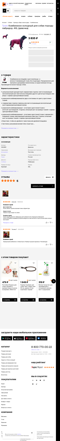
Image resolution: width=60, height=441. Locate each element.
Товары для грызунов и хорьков (9, 366)
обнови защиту (7, 16)
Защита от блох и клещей (8, 360)
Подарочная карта (6, 351)
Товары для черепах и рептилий (9, 369)
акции (17, 16)
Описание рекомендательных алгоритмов (45, 437)
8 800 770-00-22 (41, 346)
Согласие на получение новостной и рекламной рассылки (43, 433)
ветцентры (50, 3)
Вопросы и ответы (6, 407)
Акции (2, 383)
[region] (27, 16)
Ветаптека (4, 374)
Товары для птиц (5, 371)
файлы (19, 434)
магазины (38, 3)
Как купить (4, 395)
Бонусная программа (7, 389)
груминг (44, 3)
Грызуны (37, 16)
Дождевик (4, 152)
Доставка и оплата (6, 398)
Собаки (30, 16)
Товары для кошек (6, 354)
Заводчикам (4, 392)
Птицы (50, 16)
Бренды (3, 386)
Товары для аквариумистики (8, 363)
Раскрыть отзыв (8, 222)
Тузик (5, 25)
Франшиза (4, 425)
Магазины (4, 416)
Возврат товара (5, 401)
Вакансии (3, 422)
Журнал (3, 404)
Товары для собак (6, 357)
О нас (2, 419)
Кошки (23, 16)
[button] (41, 43)
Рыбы (44, 16)
